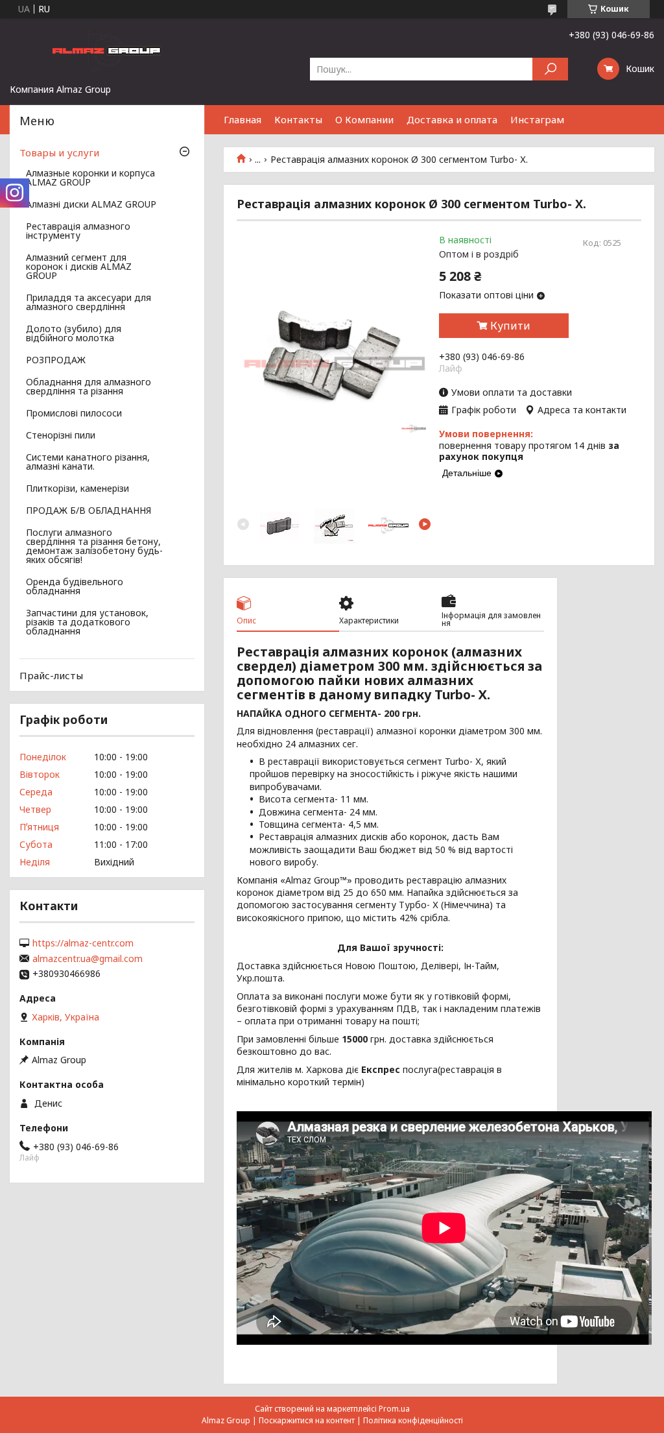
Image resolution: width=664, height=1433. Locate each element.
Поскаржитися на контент (307, 1420)
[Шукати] (550, 69)
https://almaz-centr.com (83, 943)
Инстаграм (537, 119)
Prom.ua (394, 1408)
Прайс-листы (51, 675)
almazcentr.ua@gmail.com (87, 959)
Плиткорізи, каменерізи (77, 489)
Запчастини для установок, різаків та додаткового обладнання (87, 622)
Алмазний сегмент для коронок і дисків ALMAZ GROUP (79, 267)
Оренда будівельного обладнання (74, 587)
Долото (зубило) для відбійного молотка (73, 334)
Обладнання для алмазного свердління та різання (88, 387)
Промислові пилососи (74, 414)
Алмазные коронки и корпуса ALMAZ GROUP (90, 178)
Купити (510, 326)
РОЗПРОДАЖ (56, 360)
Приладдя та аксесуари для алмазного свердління (88, 303)
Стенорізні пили (60, 436)
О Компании (364, 119)
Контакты (298, 119)
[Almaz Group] (107, 50)
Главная (242, 119)
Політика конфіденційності (413, 1420)
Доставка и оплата (452, 119)
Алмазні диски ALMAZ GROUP (91, 205)
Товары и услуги (59, 152)
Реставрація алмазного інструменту (78, 231)
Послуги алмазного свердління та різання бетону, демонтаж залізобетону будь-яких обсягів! (94, 547)
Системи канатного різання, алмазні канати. (88, 462)
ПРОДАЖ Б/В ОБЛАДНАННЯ (88, 511)
